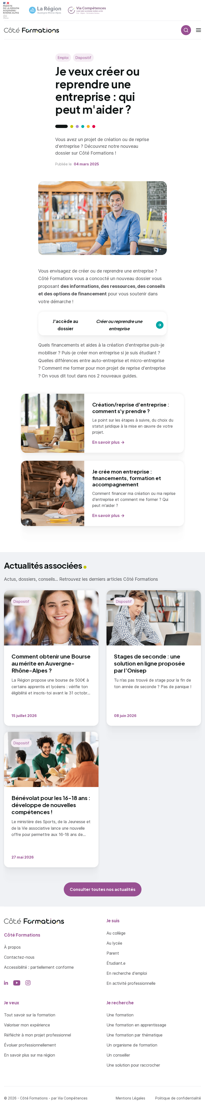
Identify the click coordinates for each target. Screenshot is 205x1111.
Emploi (63, 57)
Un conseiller (118, 1055)
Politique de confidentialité (178, 1098)
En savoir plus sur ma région (29, 1055)
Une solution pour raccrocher (133, 1065)
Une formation (120, 1014)
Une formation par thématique (134, 1034)
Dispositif (83, 57)
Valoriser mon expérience (27, 1024)
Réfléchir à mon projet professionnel (37, 1034)
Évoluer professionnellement (30, 1045)
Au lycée (114, 943)
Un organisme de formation (131, 1045)
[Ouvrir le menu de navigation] (198, 30)
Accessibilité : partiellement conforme (39, 967)
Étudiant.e (116, 963)
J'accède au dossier (97, 324)
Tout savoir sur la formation (29, 1014)
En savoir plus (106, 442)
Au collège (116, 933)
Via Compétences (73, 1098)
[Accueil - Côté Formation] (31, 30)
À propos (12, 947)
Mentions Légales (130, 1098)
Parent (112, 953)
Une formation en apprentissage (136, 1024)
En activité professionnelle (131, 983)
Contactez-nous (19, 957)
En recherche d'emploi (126, 973)
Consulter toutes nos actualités (103, 889)
